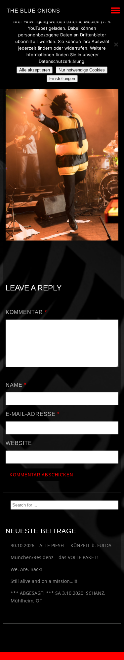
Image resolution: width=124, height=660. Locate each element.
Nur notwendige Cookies (82, 69)
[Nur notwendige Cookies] (115, 44)
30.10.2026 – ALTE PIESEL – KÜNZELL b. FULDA (61, 545)
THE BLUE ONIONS (33, 11)
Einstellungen (62, 78)
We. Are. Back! (26, 569)
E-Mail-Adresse (33, 414)
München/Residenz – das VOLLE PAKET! (54, 557)
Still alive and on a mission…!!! (44, 581)
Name (16, 385)
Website (19, 443)
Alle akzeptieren (34, 69)
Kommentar (26, 312)
